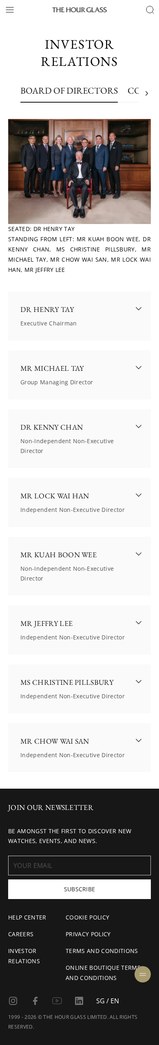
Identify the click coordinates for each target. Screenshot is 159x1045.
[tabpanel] (79, 448)
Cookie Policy (87, 917)
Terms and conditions (102, 951)
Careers (20, 934)
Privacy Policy (88, 934)
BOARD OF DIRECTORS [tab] (69, 91)
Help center (27, 917)
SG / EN (107, 1000)
